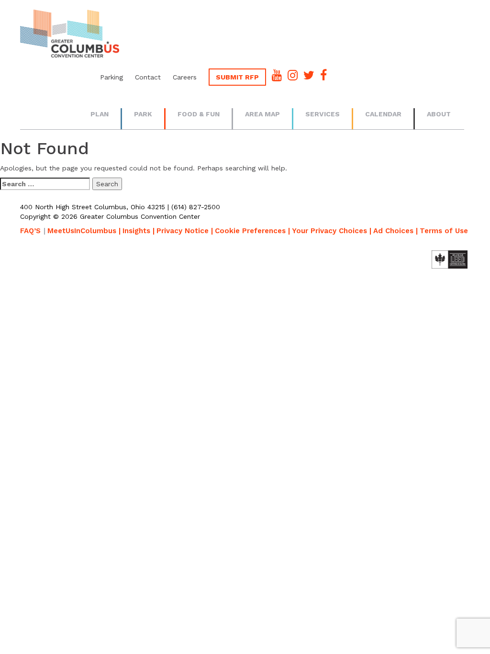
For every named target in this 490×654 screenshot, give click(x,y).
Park (143, 114)
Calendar (383, 114)
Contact (148, 77)
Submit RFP (237, 77)
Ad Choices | (395, 230)
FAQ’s (30, 230)
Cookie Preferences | (252, 230)
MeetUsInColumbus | (84, 230)
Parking (111, 77)
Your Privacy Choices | (331, 230)
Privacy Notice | (184, 230)
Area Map (262, 114)
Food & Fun (199, 114)
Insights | (138, 230)
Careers (185, 77)
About (439, 114)
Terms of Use (444, 230)
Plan (99, 114)
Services (322, 114)
